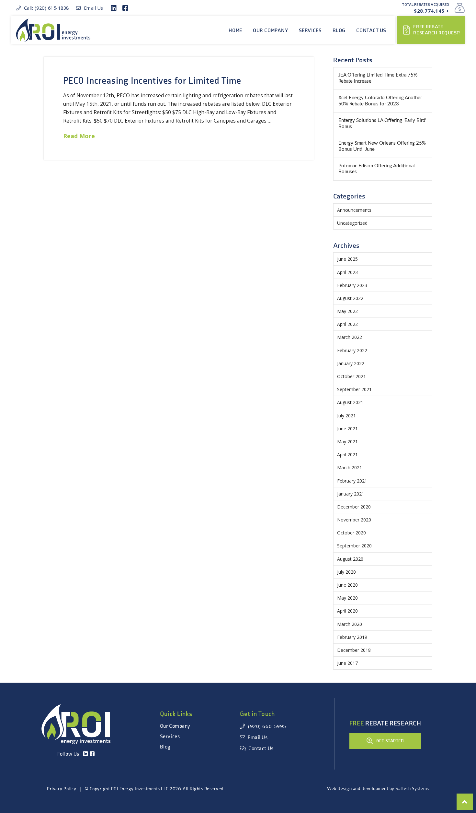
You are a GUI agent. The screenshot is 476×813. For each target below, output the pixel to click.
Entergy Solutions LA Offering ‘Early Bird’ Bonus (382, 123)
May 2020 (347, 598)
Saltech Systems (412, 788)
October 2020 (351, 533)
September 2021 (354, 389)
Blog (165, 747)
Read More (79, 136)
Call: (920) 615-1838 (45, 8)
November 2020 (354, 520)
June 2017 (347, 663)
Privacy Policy (61, 789)
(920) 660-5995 (265, 726)
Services (170, 737)
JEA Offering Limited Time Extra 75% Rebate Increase (377, 78)
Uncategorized (352, 223)
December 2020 (354, 507)
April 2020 (347, 611)
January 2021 (350, 494)
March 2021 (349, 467)
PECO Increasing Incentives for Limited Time (152, 81)
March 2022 (349, 337)
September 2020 (354, 546)
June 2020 (347, 585)
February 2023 (352, 285)
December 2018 (354, 650)
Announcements (354, 210)
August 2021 (350, 402)
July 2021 (346, 415)
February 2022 (352, 350)
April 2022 (347, 324)
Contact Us (259, 749)
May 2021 (347, 441)
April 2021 (347, 454)
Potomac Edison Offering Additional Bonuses (376, 168)
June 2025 (347, 259)
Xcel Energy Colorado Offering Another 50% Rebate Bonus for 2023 (380, 100)
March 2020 (349, 624)
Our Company (175, 726)
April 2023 (347, 272)
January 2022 (350, 363)
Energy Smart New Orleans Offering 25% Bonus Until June (382, 146)
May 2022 (347, 311)
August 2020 (350, 559)
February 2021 (352, 481)
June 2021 (347, 428)
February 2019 (352, 637)
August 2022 (350, 298)
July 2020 (346, 572)
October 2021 (351, 376)
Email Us (92, 8)
